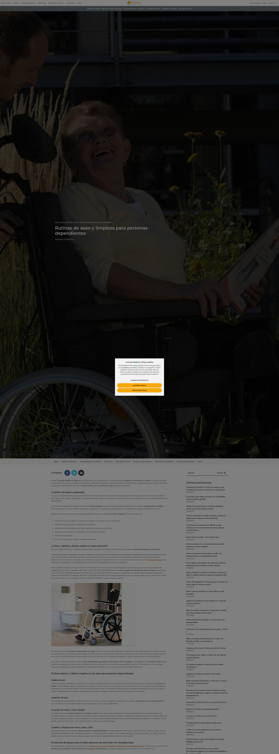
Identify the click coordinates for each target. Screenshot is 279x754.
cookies (135, 365)
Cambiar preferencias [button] (140, 380)
